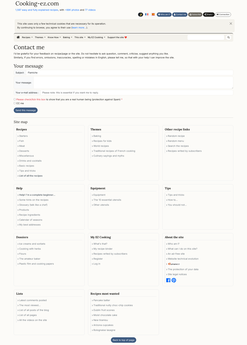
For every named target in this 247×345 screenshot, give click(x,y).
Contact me (180, 14)
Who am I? (165, 14)
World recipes (101, 145)
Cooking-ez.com (37, 3)
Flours (22, 253)
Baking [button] (66, 37)
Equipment (99, 194)
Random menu (176, 140)
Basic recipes (26, 165)
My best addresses (30, 224)
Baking (97, 135)
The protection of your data (183, 269)
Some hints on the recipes (33, 199)
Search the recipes (178, 145)
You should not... (177, 204)
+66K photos (72, 9)
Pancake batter (101, 300)
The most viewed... (30, 305)
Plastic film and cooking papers (36, 263)
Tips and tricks (27, 170)
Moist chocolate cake (105, 315)
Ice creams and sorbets (32, 243)
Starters (23, 135)
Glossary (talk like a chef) (33, 204)
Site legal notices (177, 274)
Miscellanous (26, 155)
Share (209, 14)
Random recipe (176, 135)
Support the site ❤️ (117, 37)
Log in (96, 263)
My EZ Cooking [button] (95, 37)
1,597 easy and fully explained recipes (36, 9)
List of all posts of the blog (34, 310)
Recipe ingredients (29, 214)
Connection (224, 14)
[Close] (230, 24)
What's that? (100, 243)
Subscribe (196, 14)
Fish (21, 140)
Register (98, 258)
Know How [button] (53, 37)
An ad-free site (176, 253)
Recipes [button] (26, 37)
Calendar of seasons (30, 219)
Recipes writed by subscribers (185, 150)
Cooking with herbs (30, 248)
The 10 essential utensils (107, 199)
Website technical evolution (183, 258)
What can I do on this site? (182, 248)
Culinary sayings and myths (108, 155)
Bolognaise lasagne (104, 330)
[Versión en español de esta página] (153, 14)
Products (24, 209)
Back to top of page (123, 340)
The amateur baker (29, 258)
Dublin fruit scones (104, 310)
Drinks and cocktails (30, 160)
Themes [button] (39, 37)
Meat (22, 145)
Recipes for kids (102, 140)
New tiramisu (100, 320)
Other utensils (101, 204)
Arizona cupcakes (103, 325)
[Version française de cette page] (147, 14)
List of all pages (28, 315)
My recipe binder (102, 248)
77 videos (90, 9)
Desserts (24, 150)
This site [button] (79, 37)
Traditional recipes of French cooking (114, 150)
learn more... (79, 27)
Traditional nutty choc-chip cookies (113, 305)
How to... (173, 199)
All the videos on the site (33, 320)
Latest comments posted (33, 300)
